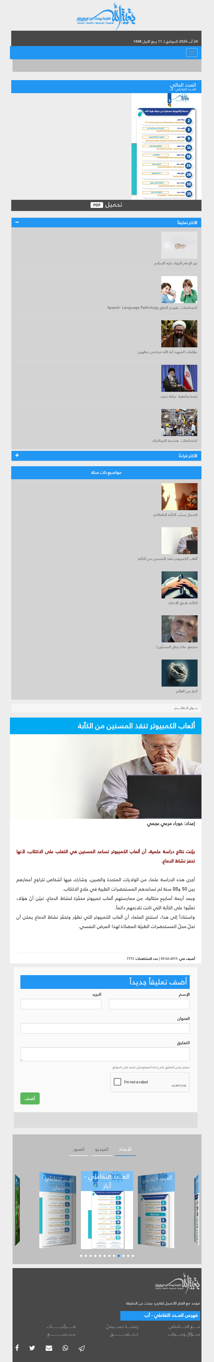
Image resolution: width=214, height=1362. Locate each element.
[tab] (106, 223)
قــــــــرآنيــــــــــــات (61, 1326)
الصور (79, 1149)
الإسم (184, 994)
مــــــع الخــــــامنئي (184, 1326)
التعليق (183, 1043)
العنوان (183, 1019)
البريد (96, 994)
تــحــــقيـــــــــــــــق (124, 1334)
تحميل (113, 204)
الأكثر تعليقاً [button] (187, 222)
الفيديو (102, 1149)
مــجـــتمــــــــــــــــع (61, 1334)
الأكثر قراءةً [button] (188, 455)
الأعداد (125, 1149)
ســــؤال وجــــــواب (184, 1334)
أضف (30, 1098)
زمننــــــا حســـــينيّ (122, 1326)
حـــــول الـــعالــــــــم (186, 708)
